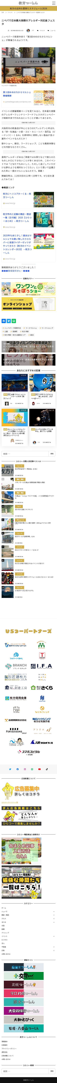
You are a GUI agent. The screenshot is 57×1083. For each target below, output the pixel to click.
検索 (52, 454)
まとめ (4, 922)
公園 (6, 331)
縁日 (32, 335)
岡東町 (14, 331)
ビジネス (5, 940)
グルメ (4, 918)
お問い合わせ (6, 954)
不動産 (4, 947)
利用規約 (5, 1045)
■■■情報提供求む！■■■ (16, 270)
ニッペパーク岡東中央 (12, 328)
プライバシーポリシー (9, 1049)
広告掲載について (8, 1056)
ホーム (4, 908)
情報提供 (5, 1041)
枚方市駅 (25, 331)
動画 (3, 929)
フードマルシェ (31, 328)
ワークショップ (47, 328)
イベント (42, 30)
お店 (3, 925)
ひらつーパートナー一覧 (10, 802)
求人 (3, 943)
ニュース (53, 30)
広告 (3, 950)
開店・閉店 (5, 915)
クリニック (5, 933)
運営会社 (5, 1052)
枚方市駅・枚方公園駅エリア (15, 335)
